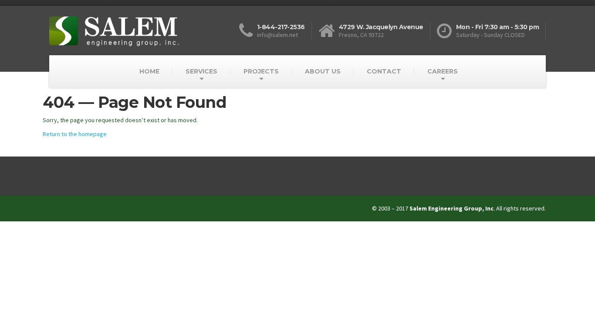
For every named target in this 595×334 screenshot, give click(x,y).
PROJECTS (261, 71)
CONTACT (384, 71)
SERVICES (201, 71)
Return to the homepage (75, 134)
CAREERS (442, 71)
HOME (149, 71)
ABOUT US (323, 71)
